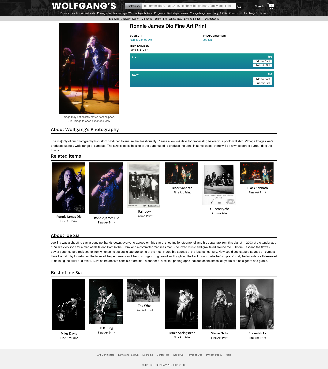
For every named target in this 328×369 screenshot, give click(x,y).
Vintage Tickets (143, 13)
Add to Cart (262, 61)
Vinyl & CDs (220, 13)
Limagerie (147, 18)
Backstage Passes (177, 13)
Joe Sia (207, 39)
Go (239, 6)
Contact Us (163, 354)
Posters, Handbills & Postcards (77, 13)
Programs (159, 13)
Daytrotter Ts (212, 18)
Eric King (114, 18)
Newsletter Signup (128, 354)
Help (228, 354)
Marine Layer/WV (122, 13)
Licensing (147, 354)
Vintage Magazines (200, 13)
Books (243, 13)
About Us (178, 354)
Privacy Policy (214, 354)
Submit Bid (161, 18)
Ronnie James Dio (141, 39)
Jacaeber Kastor (130, 18)
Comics (233, 13)
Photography (104, 13)
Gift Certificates (105, 354)
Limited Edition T (193, 18)
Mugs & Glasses (258, 13)
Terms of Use (194, 354)
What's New (175, 18)
